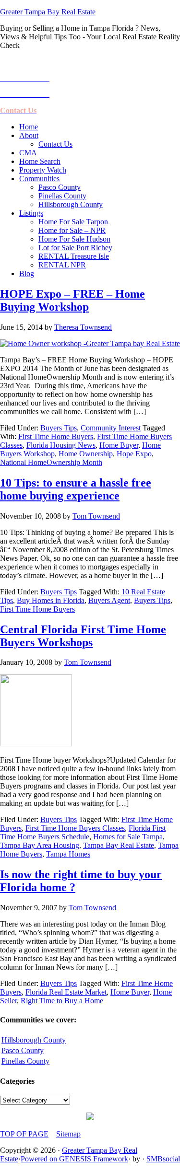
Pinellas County (25, 1061)
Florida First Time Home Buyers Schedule (83, 832)
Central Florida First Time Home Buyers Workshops (83, 636)
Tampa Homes (68, 854)
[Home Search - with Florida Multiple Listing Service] (90, 1117)
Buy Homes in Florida (50, 600)
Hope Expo (134, 454)
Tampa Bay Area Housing (39, 845)
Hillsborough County (33, 1040)
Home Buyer (118, 445)
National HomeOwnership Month (51, 462)
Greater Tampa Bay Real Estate (48, 12)
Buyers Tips (58, 428)
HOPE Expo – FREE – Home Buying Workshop (72, 300)
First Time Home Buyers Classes (75, 828)
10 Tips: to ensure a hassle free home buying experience (75, 489)
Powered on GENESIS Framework (74, 1159)
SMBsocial (163, 1159)
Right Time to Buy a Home (62, 1001)
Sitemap (68, 1134)
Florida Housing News (61, 445)
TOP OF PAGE (24, 1134)
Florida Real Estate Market (66, 992)
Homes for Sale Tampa (128, 837)
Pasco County (22, 1050)
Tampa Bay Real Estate (118, 845)
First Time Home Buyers (55, 436)
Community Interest (111, 428)
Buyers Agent (109, 600)
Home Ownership (86, 454)
